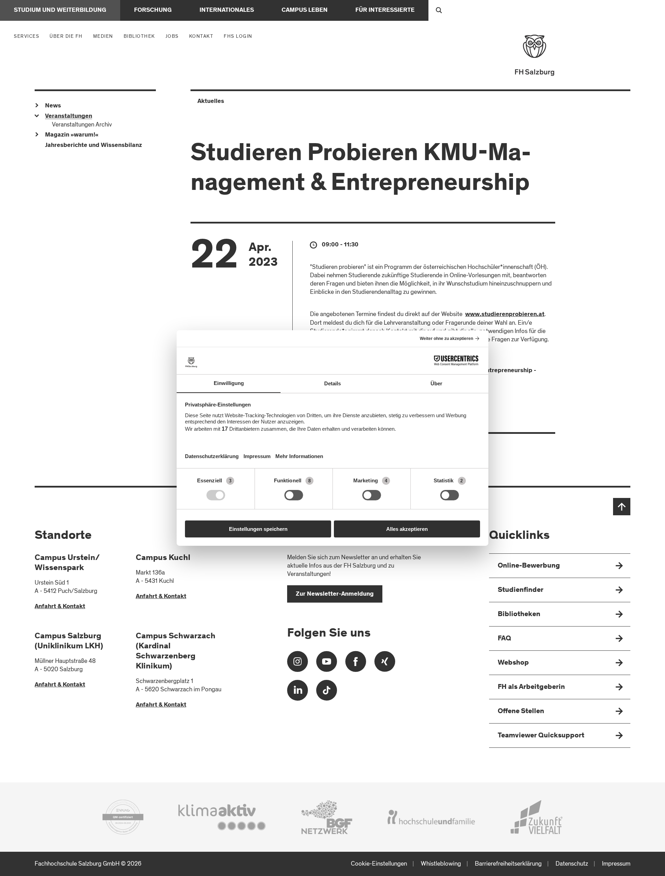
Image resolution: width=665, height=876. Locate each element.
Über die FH (68, 36)
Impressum (616, 864)
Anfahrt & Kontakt (60, 607)
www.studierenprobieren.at (504, 315)
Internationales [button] (227, 10)
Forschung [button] (153, 10)
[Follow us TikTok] (326, 693)
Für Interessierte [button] (385, 10)
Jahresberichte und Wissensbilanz (93, 145)
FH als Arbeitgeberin (531, 687)
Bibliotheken (519, 614)
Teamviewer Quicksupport (541, 735)
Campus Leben (305, 10)
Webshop (513, 663)
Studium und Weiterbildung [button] (60, 10)
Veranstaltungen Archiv (82, 125)
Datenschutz (572, 864)
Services (28, 36)
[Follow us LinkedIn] (297, 693)
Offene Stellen (521, 711)
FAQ (504, 638)
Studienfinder (520, 590)
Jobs (172, 36)
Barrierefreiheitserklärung (508, 864)
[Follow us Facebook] (355, 664)
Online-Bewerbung (529, 566)
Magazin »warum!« (71, 135)
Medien (105, 36)
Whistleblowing (441, 864)
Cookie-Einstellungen (379, 864)
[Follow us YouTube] (326, 664)
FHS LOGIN (238, 36)
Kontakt (201, 36)
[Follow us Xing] (384, 664)
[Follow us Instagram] (297, 664)
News (53, 106)
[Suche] (438, 10)
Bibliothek (139, 36)
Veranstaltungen (68, 116)
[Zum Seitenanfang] (621, 506)
